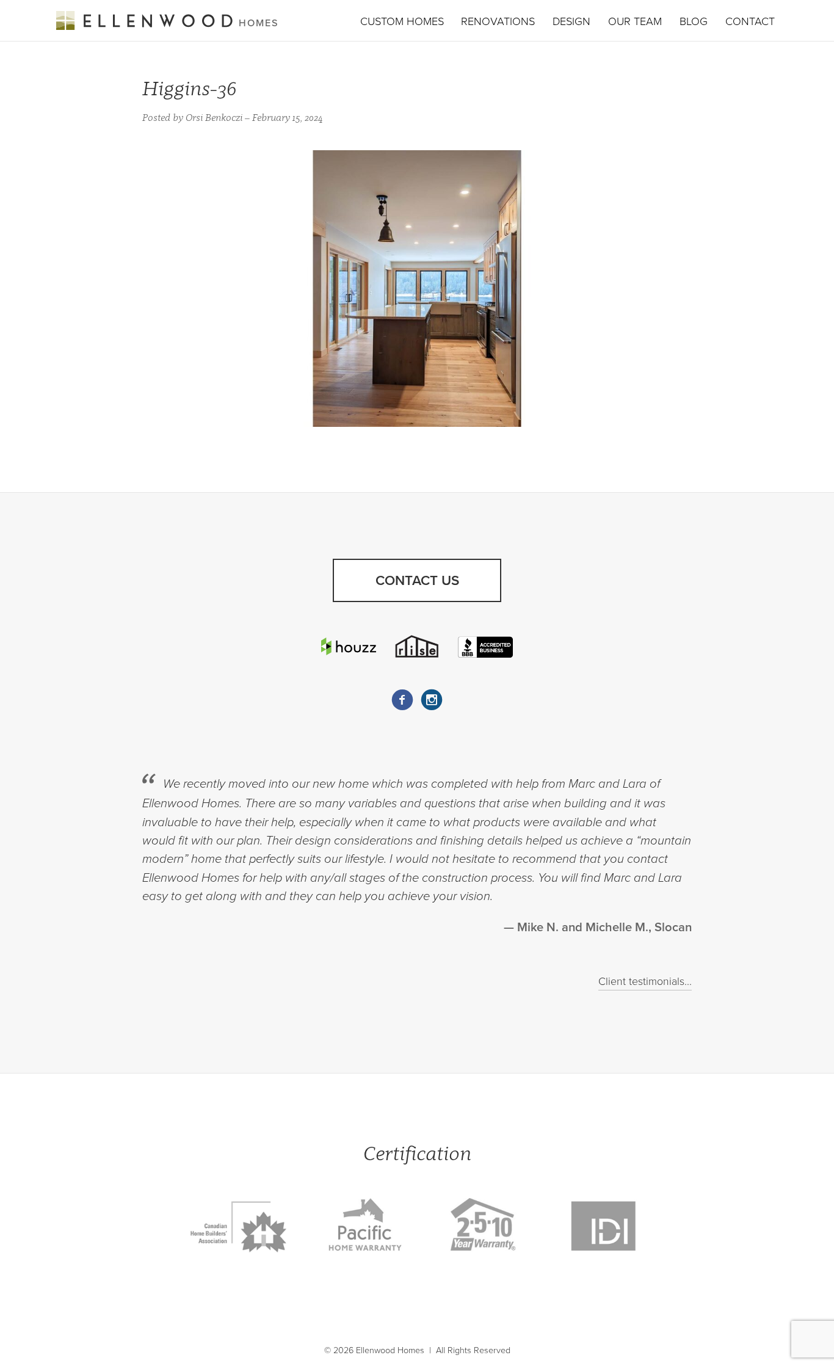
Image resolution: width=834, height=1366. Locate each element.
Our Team (635, 21)
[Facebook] (402, 700)
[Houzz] (348, 646)
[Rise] (417, 646)
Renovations (498, 21)
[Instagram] (432, 700)
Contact (750, 21)
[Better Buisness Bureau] (485, 646)
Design (571, 21)
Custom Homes (402, 21)
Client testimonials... (645, 981)
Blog (694, 21)
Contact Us (417, 580)
